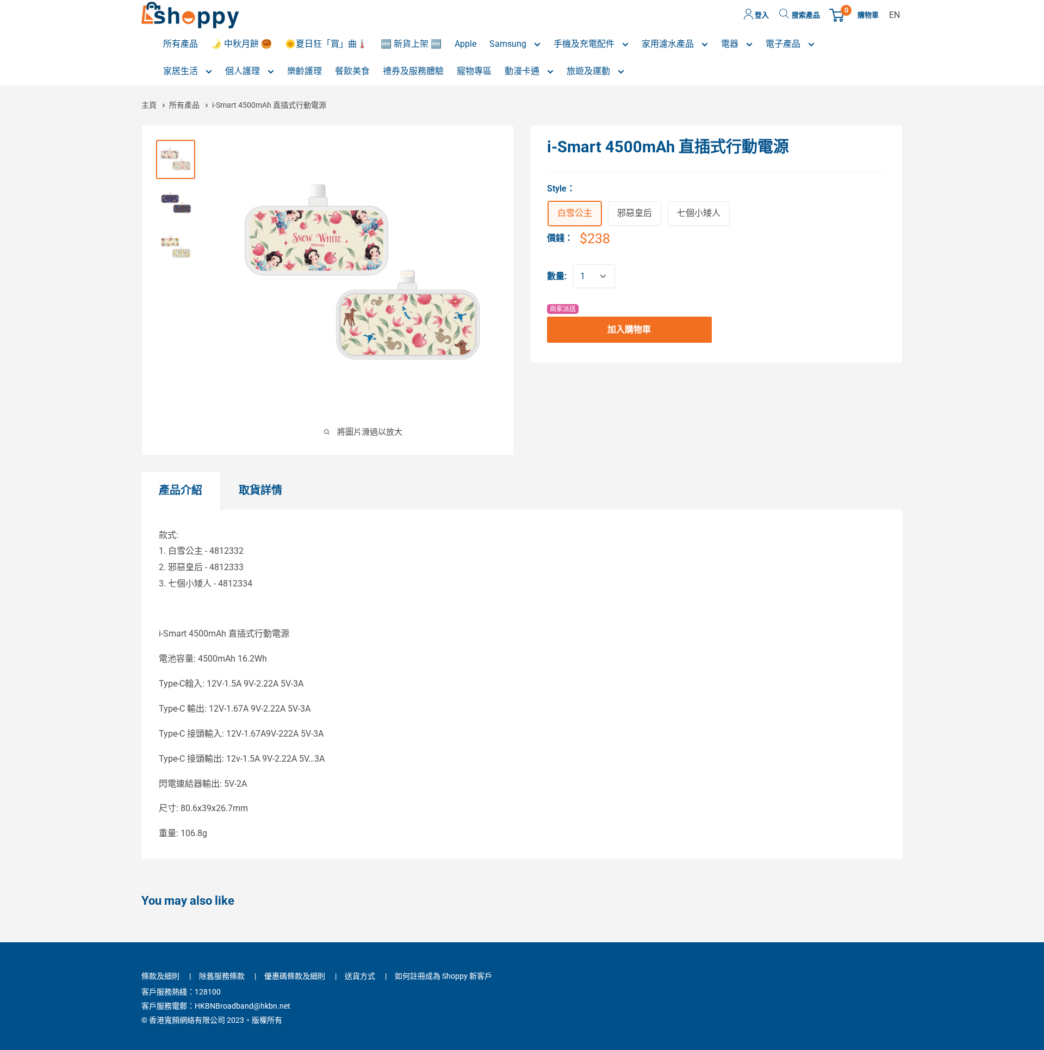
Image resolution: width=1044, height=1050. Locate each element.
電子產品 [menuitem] (784, 44)
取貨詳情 (260, 490)
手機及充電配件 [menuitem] (585, 44)
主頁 (149, 105)
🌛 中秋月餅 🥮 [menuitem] (241, 44)
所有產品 (185, 105)
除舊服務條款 (222, 976)
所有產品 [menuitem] (180, 44)
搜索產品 (806, 15)
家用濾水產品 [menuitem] (669, 44)
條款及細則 (160, 976)
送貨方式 (360, 976)
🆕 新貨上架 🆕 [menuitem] (411, 44)
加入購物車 (629, 329)
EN (894, 15)
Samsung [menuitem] (509, 44)
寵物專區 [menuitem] (474, 71)
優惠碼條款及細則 (294, 976)
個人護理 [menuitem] (243, 71)
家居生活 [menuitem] (181, 71)
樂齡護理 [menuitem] (304, 71)
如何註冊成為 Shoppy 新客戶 (443, 976)
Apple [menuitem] (465, 44)
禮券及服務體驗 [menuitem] (413, 71)
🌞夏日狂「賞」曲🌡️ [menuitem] (326, 44)
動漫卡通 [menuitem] (523, 71)
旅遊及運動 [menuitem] (589, 71)
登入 (761, 15)
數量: (557, 276)
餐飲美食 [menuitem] (352, 71)
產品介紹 (180, 490)
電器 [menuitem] (731, 44)
